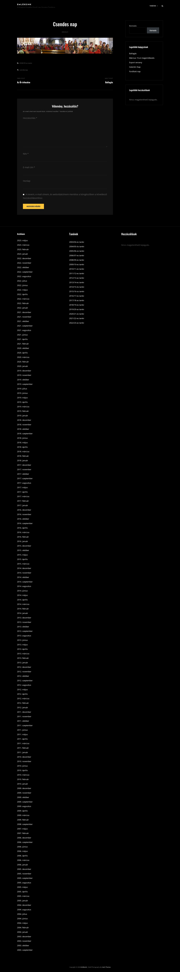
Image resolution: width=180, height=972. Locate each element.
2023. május (22, 240)
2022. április (22, 294)
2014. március (23, 604)
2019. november (24, 375)
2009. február (23, 819)
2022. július (22, 281)
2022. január (22, 308)
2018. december (24, 420)
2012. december (24, 667)
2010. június (22, 766)
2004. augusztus (24, 909)
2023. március (23, 245)
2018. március (23, 451)
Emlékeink (24, 5)
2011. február (23, 748)
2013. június (22, 640)
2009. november (24, 793)
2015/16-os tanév (76, 291)
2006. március (23, 860)
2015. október (23, 550)
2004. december (24, 905)
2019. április (22, 402)
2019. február (23, 411)
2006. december (24, 837)
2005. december (24, 869)
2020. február (23, 361)
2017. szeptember (25, 478)
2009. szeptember (25, 802)
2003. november (24, 941)
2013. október (23, 626)
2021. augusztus (24, 330)
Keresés (133, 26)
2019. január (22, 415)
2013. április (22, 649)
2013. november (24, 622)
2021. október (23, 321)
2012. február (23, 703)
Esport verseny (135, 62)
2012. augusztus (24, 685)
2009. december (24, 788)
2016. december (24, 510)
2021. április (22, 339)
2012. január (22, 707)
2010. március (23, 775)
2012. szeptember (25, 680)
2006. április (22, 855)
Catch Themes (106, 967)
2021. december (24, 312)
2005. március (23, 896)
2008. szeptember (25, 824)
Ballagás (133, 53)
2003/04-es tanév (76, 242)
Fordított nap (135, 71)
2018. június (22, 438)
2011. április (22, 739)
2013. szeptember (25, 631)
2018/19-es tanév (76, 305)
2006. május (22, 851)
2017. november (24, 469)
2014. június (22, 590)
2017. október (23, 474)
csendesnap (23, 70)
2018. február (23, 456)
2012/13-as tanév (76, 278)
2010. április (22, 770)
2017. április (22, 492)
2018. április (22, 447)
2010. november (24, 761)
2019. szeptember (25, 384)
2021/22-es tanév (76, 318)
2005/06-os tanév (76, 251)
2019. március (23, 406)
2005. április (22, 891)
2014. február (23, 608)
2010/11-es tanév (76, 269)
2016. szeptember (25, 523)
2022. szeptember (25, 272)
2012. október (23, 676)
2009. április (22, 810)
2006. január (22, 864)
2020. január (22, 366)
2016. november (24, 514)
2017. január (22, 505)
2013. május (22, 644)
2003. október (23, 945)
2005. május (22, 887)
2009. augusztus (24, 806)
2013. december (24, 617)
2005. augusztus (24, 882)
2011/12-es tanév (76, 273)
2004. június (22, 918)
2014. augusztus (24, 586)
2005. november (24, 873)
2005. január (22, 900)
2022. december (24, 258)
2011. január (22, 752)
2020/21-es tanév (76, 314)
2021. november (24, 317)
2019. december (24, 370)
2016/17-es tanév (76, 296)
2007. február (23, 833)
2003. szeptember (25, 950)
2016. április (22, 528)
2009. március (23, 815)
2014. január (22, 613)
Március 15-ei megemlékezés (141, 58)
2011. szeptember (25, 725)
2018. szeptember (25, 433)
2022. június (22, 285)
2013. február (23, 658)
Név (26, 153)
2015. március (23, 564)
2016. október (23, 519)
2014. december (24, 568)
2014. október (23, 577)
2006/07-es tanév (76, 255)
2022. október (23, 267)
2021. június (22, 334)
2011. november (24, 716)
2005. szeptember (25, 878)
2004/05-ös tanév (76, 246)
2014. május (22, 595)
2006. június (22, 846)
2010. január (22, 784)
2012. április (22, 694)
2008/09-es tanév (25, 63)
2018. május (22, 442)
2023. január (22, 254)
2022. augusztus (24, 276)
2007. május (22, 828)
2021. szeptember (25, 325)
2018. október (23, 429)
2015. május (22, 555)
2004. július (22, 914)
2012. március (23, 698)
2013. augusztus (24, 635)
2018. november (24, 424)
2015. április (22, 559)
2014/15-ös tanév (76, 287)
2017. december (24, 465)
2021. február (23, 343)
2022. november (24, 263)
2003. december (24, 936)
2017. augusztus (24, 483)
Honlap (26, 180)
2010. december (24, 757)
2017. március (23, 496)
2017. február (23, 501)
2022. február (23, 303)
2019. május (22, 397)
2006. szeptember (25, 842)
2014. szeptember (25, 581)
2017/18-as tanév (76, 300)
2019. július (22, 388)
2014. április (22, 599)
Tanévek (153, 6)
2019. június (22, 393)
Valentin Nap (135, 67)
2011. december (24, 712)
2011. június (22, 730)
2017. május (22, 487)
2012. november (24, 671)
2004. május (22, 923)
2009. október (23, 797)
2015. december (24, 546)
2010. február (23, 779)
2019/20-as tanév (76, 309)
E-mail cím (29, 167)
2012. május (22, 689)
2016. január (22, 541)
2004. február (23, 927)
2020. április (22, 352)
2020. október (23, 348)
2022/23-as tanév (76, 323)
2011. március (23, 743)
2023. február (23, 249)
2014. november (24, 572)
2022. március (23, 299)
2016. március (23, 532)
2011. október (23, 721)
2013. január (22, 662)
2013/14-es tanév (76, 282)
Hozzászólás (30, 118)
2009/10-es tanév (76, 264)
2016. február (23, 537)
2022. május (22, 290)
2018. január (22, 460)
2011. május (22, 734)
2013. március (23, 653)
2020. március (23, 357)
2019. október (23, 379)
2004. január (22, 932)
